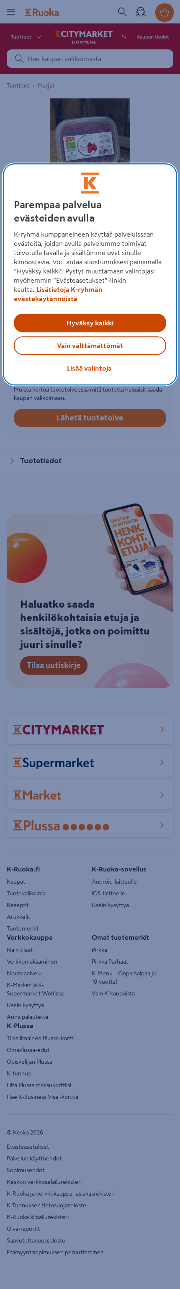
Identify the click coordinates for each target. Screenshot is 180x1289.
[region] (90, 274)
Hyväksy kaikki (90, 323)
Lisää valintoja (89, 368)
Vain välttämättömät (90, 345)
